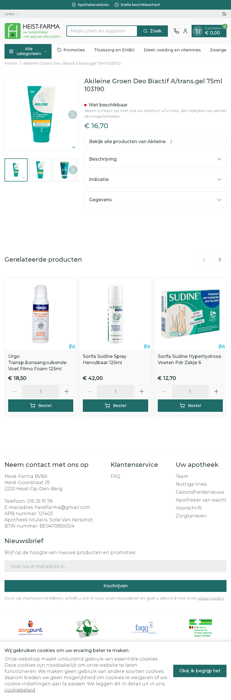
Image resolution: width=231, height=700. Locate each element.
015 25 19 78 (40, 501)
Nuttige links (191, 484)
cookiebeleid (20, 690)
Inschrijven (115, 586)
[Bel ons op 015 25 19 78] (176, 31)
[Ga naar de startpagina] (33, 31)
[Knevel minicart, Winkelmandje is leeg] (198, 31)
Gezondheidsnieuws (200, 492)
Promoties (74, 50)
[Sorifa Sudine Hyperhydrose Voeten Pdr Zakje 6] (190, 314)
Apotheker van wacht (201, 500)
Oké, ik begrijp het (200, 670)
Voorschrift (189, 508)
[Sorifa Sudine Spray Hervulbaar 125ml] (115, 314)
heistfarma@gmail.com (62, 507)
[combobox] (101, 31)
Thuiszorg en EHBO (114, 50)
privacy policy (210, 598)
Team (182, 476)
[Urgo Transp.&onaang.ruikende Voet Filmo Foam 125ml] (41, 314)
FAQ (115, 476)
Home (11, 63)
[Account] (185, 31)
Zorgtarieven (191, 516)
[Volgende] (72, 114)
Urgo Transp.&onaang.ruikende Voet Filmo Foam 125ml (37, 362)
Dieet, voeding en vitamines (172, 50)
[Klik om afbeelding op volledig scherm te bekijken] (41, 114)
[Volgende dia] (219, 259)
